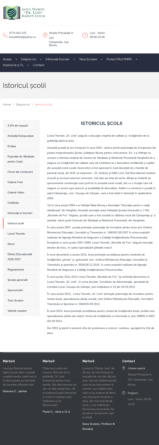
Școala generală (18, 279)
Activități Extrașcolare (21, 135)
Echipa (12, 146)
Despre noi (28, 59)
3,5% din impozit (18, 125)
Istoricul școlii (16, 223)
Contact (38, 65)
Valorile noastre (17, 310)
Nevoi (11, 243)
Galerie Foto (15, 182)
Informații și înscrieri (20, 213)
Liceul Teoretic (16, 233)
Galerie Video (16, 192)
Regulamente (16, 269)
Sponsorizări (15, 290)
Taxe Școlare (88, 59)
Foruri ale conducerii (20, 171)
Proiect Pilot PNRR (119, 59)
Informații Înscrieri (57, 59)
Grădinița (13, 202)
